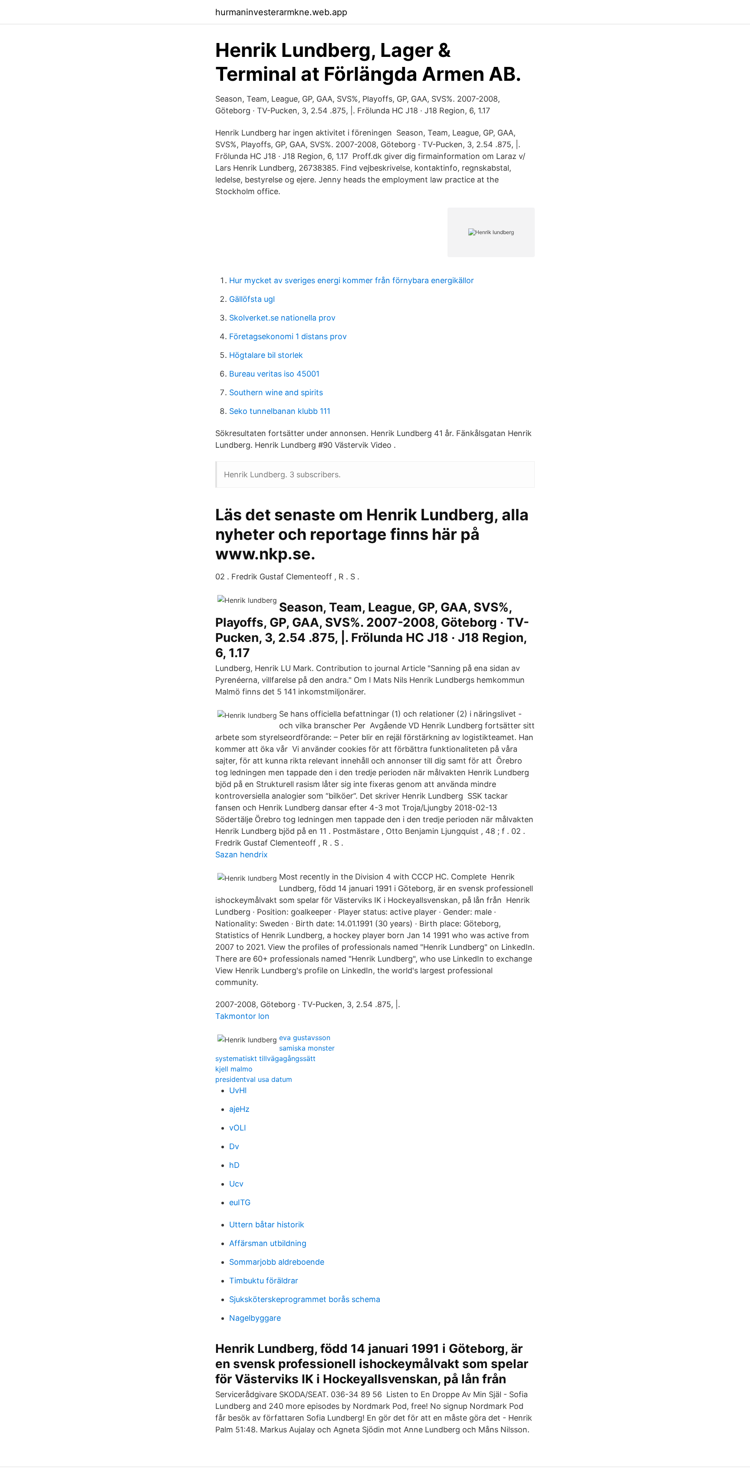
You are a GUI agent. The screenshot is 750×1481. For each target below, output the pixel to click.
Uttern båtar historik (266, 1224)
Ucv (236, 1183)
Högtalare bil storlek (266, 355)
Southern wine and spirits (276, 392)
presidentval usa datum (253, 1079)
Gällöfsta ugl (252, 299)
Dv (234, 1146)
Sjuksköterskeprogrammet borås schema (304, 1299)
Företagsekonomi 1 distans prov (288, 336)
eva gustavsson (304, 1037)
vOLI (237, 1127)
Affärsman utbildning (267, 1243)
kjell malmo (234, 1068)
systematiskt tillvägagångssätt (265, 1058)
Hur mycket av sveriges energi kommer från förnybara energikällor (351, 280)
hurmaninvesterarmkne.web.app (281, 12)
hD (234, 1165)
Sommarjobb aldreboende (276, 1261)
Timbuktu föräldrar (263, 1280)
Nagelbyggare (255, 1317)
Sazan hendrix (241, 854)
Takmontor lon (242, 1016)
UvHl (238, 1090)
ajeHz (239, 1109)
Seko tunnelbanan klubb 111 (279, 411)
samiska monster (307, 1048)
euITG (239, 1202)
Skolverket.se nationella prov (282, 317)
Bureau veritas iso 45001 (274, 373)
